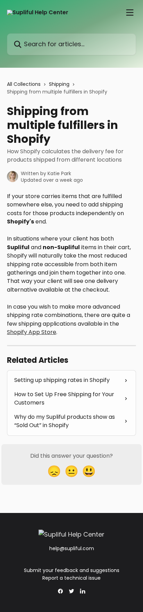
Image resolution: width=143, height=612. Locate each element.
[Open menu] (130, 12)
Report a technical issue (71, 577)
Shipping (59, 84)
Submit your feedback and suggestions (71, 570)
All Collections (24, 84)
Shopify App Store (31, 332)
